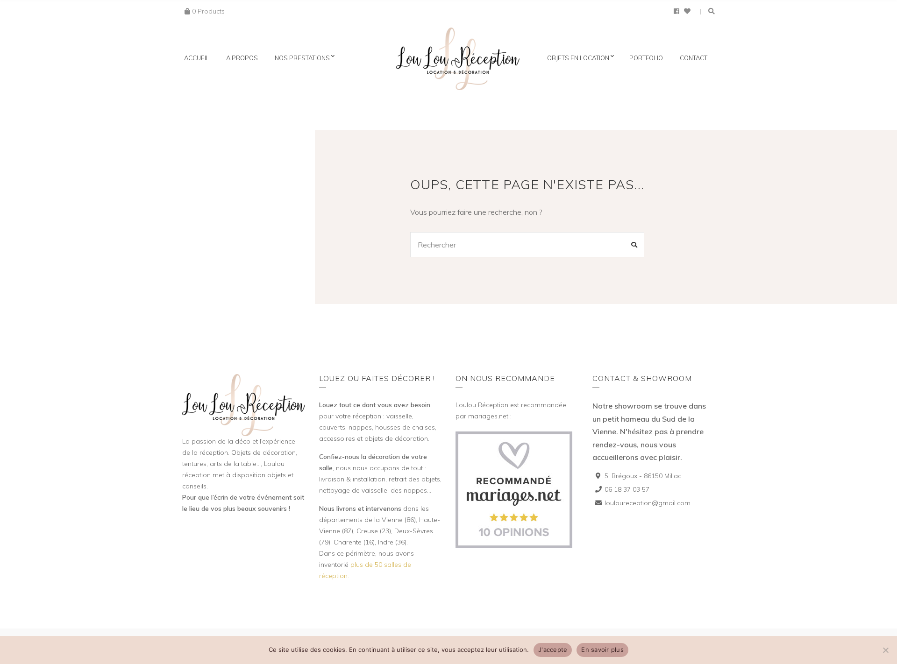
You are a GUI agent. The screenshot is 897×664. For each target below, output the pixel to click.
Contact (693, 58)
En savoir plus (602, 649)
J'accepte (552, 649)
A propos (242, 58)
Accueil (196, 58)
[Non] (885, 650)
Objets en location (578, 58)
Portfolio (646, 58)
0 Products (208, 11)
